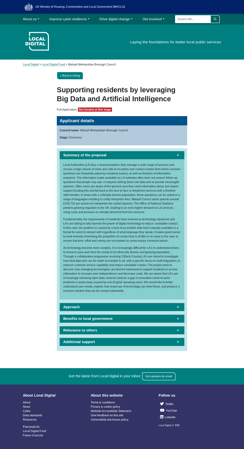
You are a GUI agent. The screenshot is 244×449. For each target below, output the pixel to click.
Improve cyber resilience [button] (68, 19)
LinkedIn (170, 417)
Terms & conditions (103, 402)
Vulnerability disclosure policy (109, 419)
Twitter (169, 404)
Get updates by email (158, 376)
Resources (30, 419)
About (26, 402)
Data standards (32, 415)
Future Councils (33, 435)
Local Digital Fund (34, 431)
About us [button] (30, 19)
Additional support (79, 342)
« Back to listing (70, 75)
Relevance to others (80, 330)
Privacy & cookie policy (105, 406)
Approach (71, 307)
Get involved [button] (152, 19)
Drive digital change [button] (114, 19)
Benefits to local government (88, 319)
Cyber (27, 411)
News (26, 406)
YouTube (171, 410)
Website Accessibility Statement (111, 411)
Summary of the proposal (84, 155)
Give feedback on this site (107, 415)
